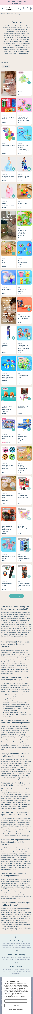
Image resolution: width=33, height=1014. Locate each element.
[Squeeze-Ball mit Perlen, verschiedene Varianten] (8, 483)
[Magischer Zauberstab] (8, 333)
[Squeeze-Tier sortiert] (24, 277)
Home (3, 14)
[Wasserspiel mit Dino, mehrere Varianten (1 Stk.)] (24, 105)
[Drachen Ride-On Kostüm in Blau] (24, 164)
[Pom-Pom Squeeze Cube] (8, 248)
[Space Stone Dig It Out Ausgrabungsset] (24, 424)
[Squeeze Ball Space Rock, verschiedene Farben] (24, 571)
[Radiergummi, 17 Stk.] (8, 424)
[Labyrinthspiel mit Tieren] (24, 363)
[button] (2, 170)
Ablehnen (16, 1005)
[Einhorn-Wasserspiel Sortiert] (8, 544)
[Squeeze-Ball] (8, 277)
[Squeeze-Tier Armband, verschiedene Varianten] (24, 218)
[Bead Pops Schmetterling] (24, 514)
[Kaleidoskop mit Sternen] (8, 571)
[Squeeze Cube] (24, 191)
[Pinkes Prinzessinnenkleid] (8, 191)
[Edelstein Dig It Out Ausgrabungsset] (24, 304)
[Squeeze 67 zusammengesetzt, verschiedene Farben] (8, 363)
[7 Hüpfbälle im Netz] (8, 133)
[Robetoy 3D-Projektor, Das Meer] (24, 544)
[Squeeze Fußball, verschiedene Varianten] (8, 453)
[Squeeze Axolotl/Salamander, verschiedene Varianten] (24, 453)
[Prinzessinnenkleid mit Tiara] (8, 164)
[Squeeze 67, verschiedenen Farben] (24, 248)
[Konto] (23, 8)
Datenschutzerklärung (18, 996)
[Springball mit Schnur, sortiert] (24, 483)
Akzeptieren (15, 1001)
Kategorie (10, 14)
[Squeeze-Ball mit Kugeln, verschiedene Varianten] (8, 514)
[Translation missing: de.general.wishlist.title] (27, 8)
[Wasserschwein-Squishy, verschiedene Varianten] (8, 394)
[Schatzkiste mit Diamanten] (24, 394)
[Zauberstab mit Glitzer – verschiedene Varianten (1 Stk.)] (24, 133)
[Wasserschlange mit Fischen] (8, 105)
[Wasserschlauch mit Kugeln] (24, 78)
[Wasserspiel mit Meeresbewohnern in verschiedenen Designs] (24, 333)
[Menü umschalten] (2, 8)
